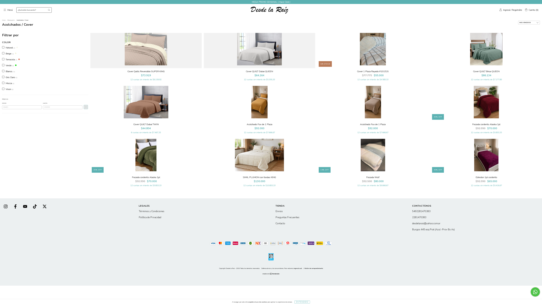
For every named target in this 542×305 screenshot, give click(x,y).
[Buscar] (49, 9)
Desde (4, 103)
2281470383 (419, 217)
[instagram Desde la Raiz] (6, 206)
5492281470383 (421, 211)
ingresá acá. (298, 268)
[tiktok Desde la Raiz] (35, 206)
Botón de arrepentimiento (314, 268)
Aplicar (86, 107)
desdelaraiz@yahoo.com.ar (426, 223)
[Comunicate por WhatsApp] (535, 292)
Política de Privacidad (150, 217)
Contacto (280, 223)
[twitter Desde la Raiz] (44, 206)
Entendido (302, 302)
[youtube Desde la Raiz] (25, 206)
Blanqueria (11, 20)
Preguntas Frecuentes (287, 217)
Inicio (4, 20)
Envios (279, 211)
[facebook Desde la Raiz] (15, 206)
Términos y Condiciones (151, 211)
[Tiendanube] (271, 274)
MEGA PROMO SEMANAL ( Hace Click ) (271, 2)
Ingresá (506, 10)
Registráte (517, 10)
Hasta (45, 103)
